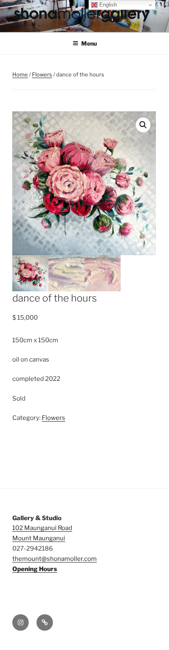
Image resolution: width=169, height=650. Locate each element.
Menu (89, 43)
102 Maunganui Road (42, 528)
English (107, 5)
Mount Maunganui (38, 538)
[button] (143, 125)
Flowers (42, 74)
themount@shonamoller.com (54, 558)
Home (20, 74)
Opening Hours (34, 569)
